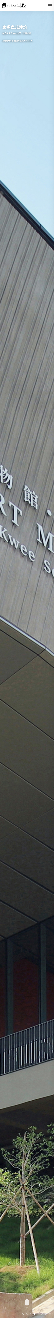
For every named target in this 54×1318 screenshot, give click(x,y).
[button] (50, 5)
